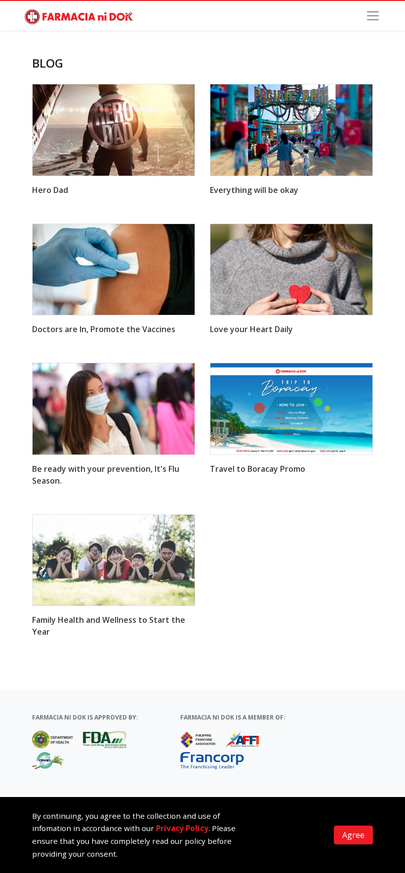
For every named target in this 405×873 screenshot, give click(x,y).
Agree (353, 835)
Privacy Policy (182, 828)
